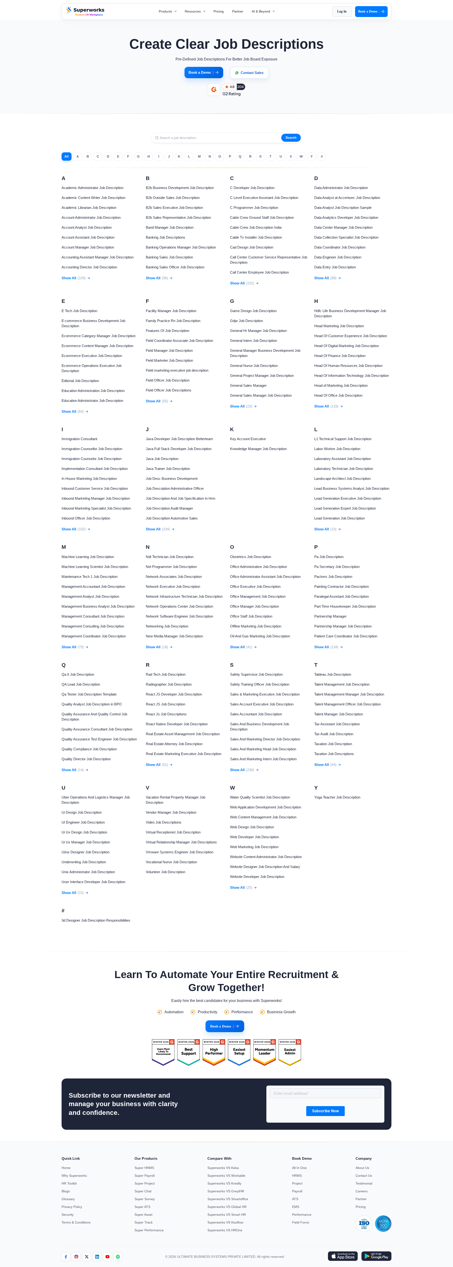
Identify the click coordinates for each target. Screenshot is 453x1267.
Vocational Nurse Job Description (171, 862)
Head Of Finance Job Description (339, 356)
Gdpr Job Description (246, 321)
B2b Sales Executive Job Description (174, 208)
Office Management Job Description (257, 596)
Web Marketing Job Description (254, 847)
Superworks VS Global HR (227, 1207)
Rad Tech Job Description (165, 674)
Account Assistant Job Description (88, 237)
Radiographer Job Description (169, 684)
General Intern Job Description (253, 341)
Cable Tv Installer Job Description (256, 237)
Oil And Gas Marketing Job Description (260, 636)
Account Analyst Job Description (87, 227)
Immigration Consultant (79, 439)
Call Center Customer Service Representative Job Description (268, 259)
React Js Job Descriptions (166, 714)
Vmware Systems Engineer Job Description (179, 852)
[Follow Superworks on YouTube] (107, 1256)
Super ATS (142, 1207)
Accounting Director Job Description (89, 267)
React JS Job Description (165, 704)
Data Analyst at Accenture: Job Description (347, 198)
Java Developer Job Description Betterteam (179, 439)
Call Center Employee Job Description (259, 272)
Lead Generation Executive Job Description (347, 498)
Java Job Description (162, 459)
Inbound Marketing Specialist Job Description (96, 508)
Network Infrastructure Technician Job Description (184, 596)
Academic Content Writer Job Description (93, 198)
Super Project (144, 1183)
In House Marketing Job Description (89, 479)
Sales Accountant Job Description (256, 714)
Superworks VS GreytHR (225, 1191)
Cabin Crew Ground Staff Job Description (262, 217)
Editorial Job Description (80, 381)
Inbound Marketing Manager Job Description (96, 498)
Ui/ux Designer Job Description (85, 852)
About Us (362, 1168)
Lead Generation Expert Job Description (345, 508)
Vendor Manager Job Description (171, 812)
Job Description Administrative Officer (175, 488)
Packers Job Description (333, 577)
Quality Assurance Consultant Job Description (97, 729)
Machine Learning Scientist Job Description (95, 567)
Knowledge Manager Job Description (258, 449)
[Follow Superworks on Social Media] (117, 1256)
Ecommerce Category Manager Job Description (98, 336)
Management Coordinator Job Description (94, 636)
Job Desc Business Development (171, 479)
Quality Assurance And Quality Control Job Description (94, 716)
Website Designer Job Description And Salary (265, 867)
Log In (342, 11)
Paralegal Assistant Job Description (341, 596)
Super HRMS (144, 1168)
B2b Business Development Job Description (180, 188)
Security (68, 1214)
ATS (295, 1199)
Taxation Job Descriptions (334, 754)
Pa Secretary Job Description (337, 567)
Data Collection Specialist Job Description (346, 237)
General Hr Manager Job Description (258, 331)
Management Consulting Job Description (93, 626)
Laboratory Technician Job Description (343, 469)
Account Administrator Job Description (91, 217)
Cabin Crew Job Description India (255, 227)
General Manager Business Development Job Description (265, 353)
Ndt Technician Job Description (169, 557)
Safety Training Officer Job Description (259, 684)
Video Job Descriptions (163, 822)
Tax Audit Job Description (333, 734)
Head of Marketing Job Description (341, 385)
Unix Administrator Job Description (88, 872)
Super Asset (143, 1214)
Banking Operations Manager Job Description (181, 247)
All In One (299, 1168)
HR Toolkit (69, 1183)
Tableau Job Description (332, 674)
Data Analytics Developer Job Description (346, 217)
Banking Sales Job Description (169, 257)
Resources (193, 11)
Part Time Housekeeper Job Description (345, 606)
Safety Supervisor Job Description (256, 674)
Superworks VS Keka (223, 1168)
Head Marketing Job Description (339, 326)
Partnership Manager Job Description (343, 626)
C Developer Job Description (252, 188)
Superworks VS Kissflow (225, 1222)
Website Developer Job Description (257, 877)
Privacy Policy (72, 1207)
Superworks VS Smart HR (226, 1214)
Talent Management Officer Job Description (347, 704)
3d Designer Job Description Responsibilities (96, 920)
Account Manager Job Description (88, 247)
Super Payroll (144, 1175)
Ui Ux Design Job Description (84, 832)
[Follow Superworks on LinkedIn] (97, 1256)
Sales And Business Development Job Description (259, 726)
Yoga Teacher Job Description (337, 797)
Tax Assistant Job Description (337, 724)
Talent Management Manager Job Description (349, 694)
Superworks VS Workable (226, 1175)
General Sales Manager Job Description (261, 395)
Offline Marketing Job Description (255, 626)
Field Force (300, 1222)
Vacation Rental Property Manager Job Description (175, 799)
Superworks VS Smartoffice (227, 1199)
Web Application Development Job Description (265, 807)
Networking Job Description (167, 626)
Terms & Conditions (76, 1222)
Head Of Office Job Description (338, 395)
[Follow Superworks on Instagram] (76, 1256)
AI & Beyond (261, 11)
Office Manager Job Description (254, 606)
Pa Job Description (329, 557)
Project (297, 1183)
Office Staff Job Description (251, 616)
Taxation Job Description (333, 744)
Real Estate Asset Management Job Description (183, 734)
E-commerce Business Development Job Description (93, 323)
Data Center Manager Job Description (343, 227)
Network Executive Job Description (173, 586)
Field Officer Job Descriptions (168, 390)
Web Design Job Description (252, 827)
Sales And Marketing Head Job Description (263, 749)
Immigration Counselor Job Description (92, 459)
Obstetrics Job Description (250, 557)
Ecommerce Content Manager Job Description (97, 346)
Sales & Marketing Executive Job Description (265, 694)
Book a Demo (368, 11)
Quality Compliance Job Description (89, 749)
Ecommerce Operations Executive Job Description (92, 368)
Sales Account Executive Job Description (262, 704)
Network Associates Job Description (174, 577)
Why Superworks (74, 1175)
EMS (295, 1207)
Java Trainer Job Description (168, 469)
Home (66, 1168)
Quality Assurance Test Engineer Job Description (99, 739)
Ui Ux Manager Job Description (86, 842)
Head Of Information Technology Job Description (351, 376)
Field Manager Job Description (169, 350)
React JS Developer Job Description (174, 694)
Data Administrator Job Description (341, 188)
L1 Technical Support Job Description (342, 439)
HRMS (297, 1175)
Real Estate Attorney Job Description (174, 744)
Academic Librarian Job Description (89, 208)
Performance (301, 1214)
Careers (362, 1191)
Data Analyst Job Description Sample (343, 208)
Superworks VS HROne (224, 1230)
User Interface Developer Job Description (93, 882)
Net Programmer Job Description (171, 567)
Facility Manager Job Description (171, 311)
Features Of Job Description (167, 331)
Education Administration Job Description (93, 391)
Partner (237, 11)
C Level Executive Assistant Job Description (264, 198)
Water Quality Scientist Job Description (260, 797)
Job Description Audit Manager (169, 508)
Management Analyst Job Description (90, 596)
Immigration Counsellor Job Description (92, 449)
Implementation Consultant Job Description (95, 469)
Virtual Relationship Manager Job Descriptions (181, 842)
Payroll (297, 1191)
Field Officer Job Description (167, 380)
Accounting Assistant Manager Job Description (98, 257)
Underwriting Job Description (84, 862)
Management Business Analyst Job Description (98, 606)
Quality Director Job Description (86, 759)
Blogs (66, 1191)
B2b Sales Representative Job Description (178, 217)
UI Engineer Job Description (83, 822)
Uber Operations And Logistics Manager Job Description (96, 799)
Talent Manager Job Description (338, 714)
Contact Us (364, 1175)
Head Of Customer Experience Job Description (350, 336)
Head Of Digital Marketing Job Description (346, 346)
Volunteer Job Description (165, 872)
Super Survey (144, 1199)
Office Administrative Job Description (258, 567)
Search (291, 137)
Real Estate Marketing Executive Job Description (183, 754)
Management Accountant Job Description (93, 586)
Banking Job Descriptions (165, 237)
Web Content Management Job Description (263, 817)
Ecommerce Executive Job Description (92, 356)
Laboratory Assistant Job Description (342, 459)
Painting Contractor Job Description (341, 586)
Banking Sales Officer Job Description (175, 267)
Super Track (143, 1222)
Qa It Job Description (78, 674)
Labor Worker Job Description (337, 449)
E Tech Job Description (79, 311)
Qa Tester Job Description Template (89, 694)
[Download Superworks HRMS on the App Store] (343, 1256)
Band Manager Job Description (169, 227)
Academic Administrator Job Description (92, 188)
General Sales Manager (248, 385)
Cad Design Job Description (251, 247)
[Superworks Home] (84, 15)
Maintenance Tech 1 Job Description (89, 577)
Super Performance (149, 1230)
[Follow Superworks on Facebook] (66, 1256)
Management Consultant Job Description (93, 616)
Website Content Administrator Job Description (266, 857)
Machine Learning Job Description (88, 557)
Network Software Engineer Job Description (179, 616)
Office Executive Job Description (255, 586)
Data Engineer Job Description (337, 257)
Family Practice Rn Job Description (173, 321)
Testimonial (364, 1183)
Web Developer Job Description (254, 837)
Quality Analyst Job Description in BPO (92, 704)
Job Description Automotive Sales (172, 518)
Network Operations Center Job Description (179, 606)
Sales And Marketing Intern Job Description (263, 759)
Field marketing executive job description (177, 370)
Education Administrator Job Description (92, 401)
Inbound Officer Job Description (86, 518)
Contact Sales (252, 73)
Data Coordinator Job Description (339, 247)
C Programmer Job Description (254, 208)
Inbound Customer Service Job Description (95, 488)
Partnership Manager (330, 616)
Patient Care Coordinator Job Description (345, 636)
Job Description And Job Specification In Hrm (180, 498)
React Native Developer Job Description (177, 724)
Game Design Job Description (253, 311)
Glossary (68, 1199)
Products (166, 11)
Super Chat (142, 1191)
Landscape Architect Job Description (342, 479)
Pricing (219, 11)
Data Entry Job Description (335, 267)
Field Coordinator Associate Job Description (179, 341)
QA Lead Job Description (81, 684)
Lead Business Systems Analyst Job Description (351, 488)
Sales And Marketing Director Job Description (265, 739)
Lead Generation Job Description (339, 518)
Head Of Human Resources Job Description (348, 366)
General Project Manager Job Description (262, 376)
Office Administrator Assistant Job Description (265, 577)
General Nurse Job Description (254, 366)
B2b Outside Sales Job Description (173, 198)
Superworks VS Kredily (224, 1183)
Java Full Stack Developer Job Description (178, 449)
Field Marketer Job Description (169, 360)
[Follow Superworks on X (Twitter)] (86, 1256)
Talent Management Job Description (341, 684)
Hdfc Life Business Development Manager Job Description (350, 313)
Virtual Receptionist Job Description (173, 832)
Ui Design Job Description (82, 812)
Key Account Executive (248, 439)
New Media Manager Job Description (174, 636)
